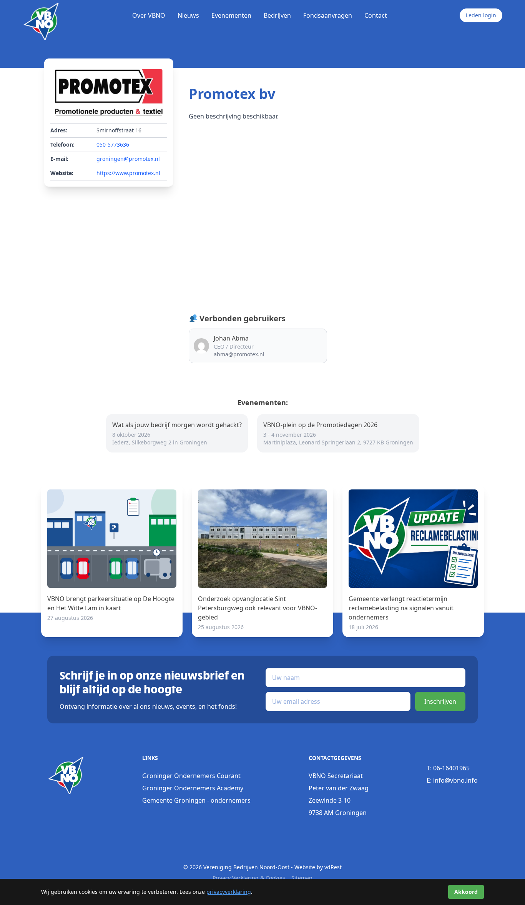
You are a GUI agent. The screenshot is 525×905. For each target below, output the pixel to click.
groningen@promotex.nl (128, 158)
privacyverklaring (228, 891)
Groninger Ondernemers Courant (191, 775)
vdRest (333, 867)
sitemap (301, 878)
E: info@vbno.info (452, 780)
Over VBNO (148, 15)
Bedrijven (277, 15)
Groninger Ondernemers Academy (192, 788)
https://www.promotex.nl (128, 173)
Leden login (481, 15)
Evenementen (231, 15)
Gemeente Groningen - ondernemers (196, 800)
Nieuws (188, 15)
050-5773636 (112, 144)
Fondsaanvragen (327, 15)
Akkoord (466, 891)
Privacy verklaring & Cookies (249, 878)
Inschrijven (440, 701)
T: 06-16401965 (448, 768)
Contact (375, 15)
